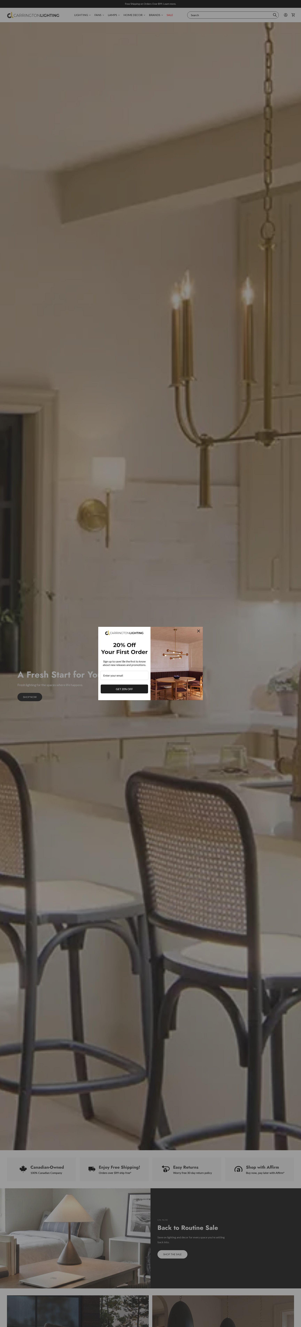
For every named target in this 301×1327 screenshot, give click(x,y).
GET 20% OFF (124, 689)
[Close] (198, 631)
